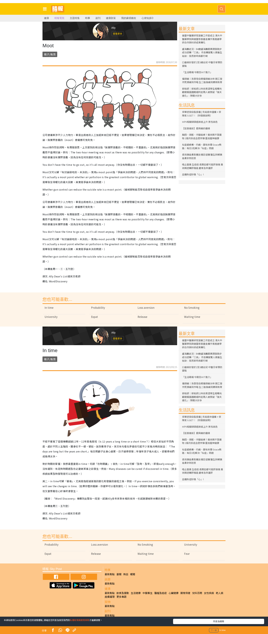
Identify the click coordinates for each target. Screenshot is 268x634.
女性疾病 (209, 593)
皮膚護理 (110, 596)
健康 (46, 18)
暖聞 (132, 574)
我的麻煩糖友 (128, 18)
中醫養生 (147, 593)
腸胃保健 (185, 593)
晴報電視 (59, 18)
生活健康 (136, 593)
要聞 (118, 574)
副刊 (98, 18)
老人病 (219, 593)
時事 (87, 18)
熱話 (125, 574)
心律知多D (147, 18)
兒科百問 (197, 593)
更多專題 (121, 596)
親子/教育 (50, 54)
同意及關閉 (218, 621)
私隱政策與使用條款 (79, 620)
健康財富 (111, 18)
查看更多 (117, 33)
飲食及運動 (122, 593)
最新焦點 (110, 574)
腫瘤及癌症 (160, 593)
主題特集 (75, 18)
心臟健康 (174, 593)
